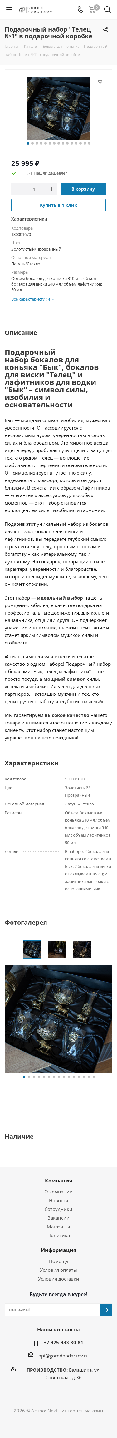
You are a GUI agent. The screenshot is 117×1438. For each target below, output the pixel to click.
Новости (58, 1200)
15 (89, 143)
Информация (58, 1250)
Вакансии (58, 1218)
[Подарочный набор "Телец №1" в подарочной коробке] (58, 108)
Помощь (58, 1261)
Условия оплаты (58, 1270)
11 (72, 143)
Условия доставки (58, 1279)
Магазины (58, 1226)
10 (67, 143)
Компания (58, 1180)
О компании (58, 1191)
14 (85, 143)
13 (80, 143)
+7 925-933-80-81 (63, 1342)
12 (76, 143)
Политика (58, 1235)
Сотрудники (58, 1209)
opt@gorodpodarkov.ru (63, 1355)
